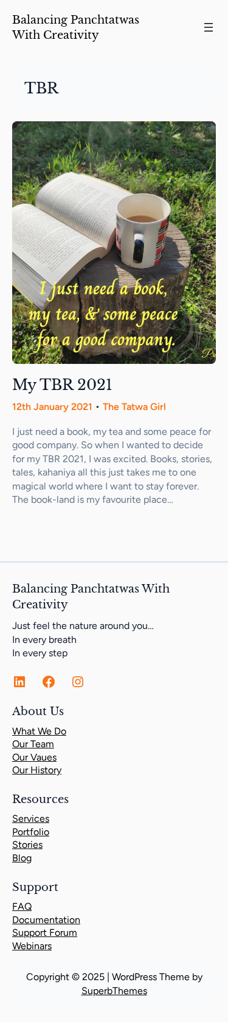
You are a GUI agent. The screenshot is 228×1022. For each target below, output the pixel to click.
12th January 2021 (52, 406)
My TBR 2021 (62, 385)
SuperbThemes (114, 991)
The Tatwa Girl (134, 406)
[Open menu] (208, 27)
